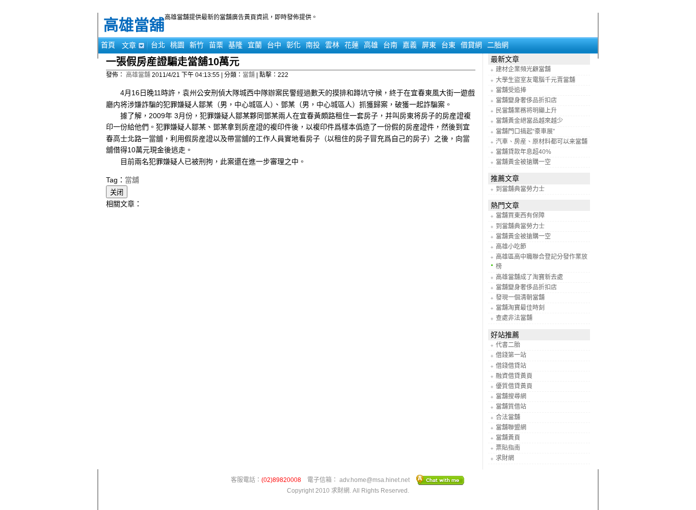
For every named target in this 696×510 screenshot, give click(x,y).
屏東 (429, 45)
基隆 (235, 45)
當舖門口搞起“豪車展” (525, 131)
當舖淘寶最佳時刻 (520, 307)
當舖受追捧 (511, 90)
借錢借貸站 (511, 365)
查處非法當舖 (514, 317)
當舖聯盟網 (511, 427)
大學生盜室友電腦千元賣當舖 (535, 80)
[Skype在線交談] (440, 479)
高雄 (371, 45)
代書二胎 (508, 344)
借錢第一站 (511, 355)
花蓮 (351, 45)
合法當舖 (508, 417)
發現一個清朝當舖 (520, 297)
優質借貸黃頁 (514, 386)
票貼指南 (508, 447)
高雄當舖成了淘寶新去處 (529, 277)
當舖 (249, 74)
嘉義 (410, 45)
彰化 (293, 45)
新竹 (197, 45)
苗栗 (216, 45)
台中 (274, 45)
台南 (390, 45)
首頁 (108, 45)
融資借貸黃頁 (514, 376)
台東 (448, 45)
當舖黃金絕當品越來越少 (529, 120)
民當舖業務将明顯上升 (526, 110)
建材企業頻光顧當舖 (523, 69)
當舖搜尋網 (511, 396)
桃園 (177, 45)
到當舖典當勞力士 (520, 189)
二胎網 (497, 45)
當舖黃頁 (508, 437)
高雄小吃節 (511, 246)
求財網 (505, 458)
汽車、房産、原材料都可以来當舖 (541, 141)
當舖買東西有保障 (520, 215)
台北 (158, 45)
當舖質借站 (511, 406)
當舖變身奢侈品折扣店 (526, 100)
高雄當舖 (134, 24)
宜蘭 (255, 45)
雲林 (332, 45)
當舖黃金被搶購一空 (523, 162)
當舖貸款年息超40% (523, 151)
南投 (313, 45)
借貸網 (471, 45)
